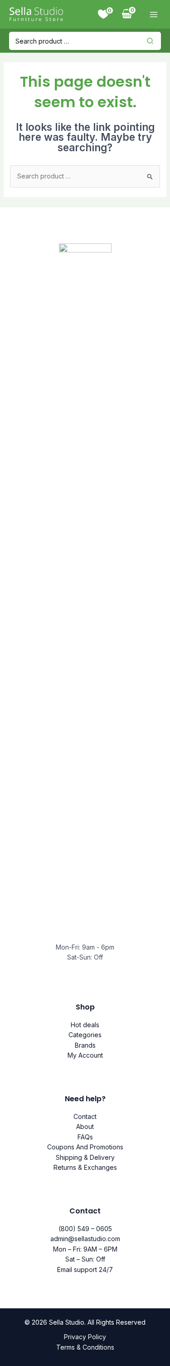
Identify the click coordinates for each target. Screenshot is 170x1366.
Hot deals (85, 1025)
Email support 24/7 (85, 1269)
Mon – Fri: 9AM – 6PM (85, 1249)
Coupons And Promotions (85, 1147)
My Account (85, 1055)
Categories (85, 1035)
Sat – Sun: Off (85, 1259)
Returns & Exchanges (85, 1167)
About (85, 1126)
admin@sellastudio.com (85, 1238)
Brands (85, 1045)
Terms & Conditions (85, 1347)
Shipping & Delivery (85, 1157)
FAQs (85, 1137)
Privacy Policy (85, 1337)
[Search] (153, 41)
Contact (85, 1116)
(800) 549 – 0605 (85, 1228)
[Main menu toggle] (154, 14)
